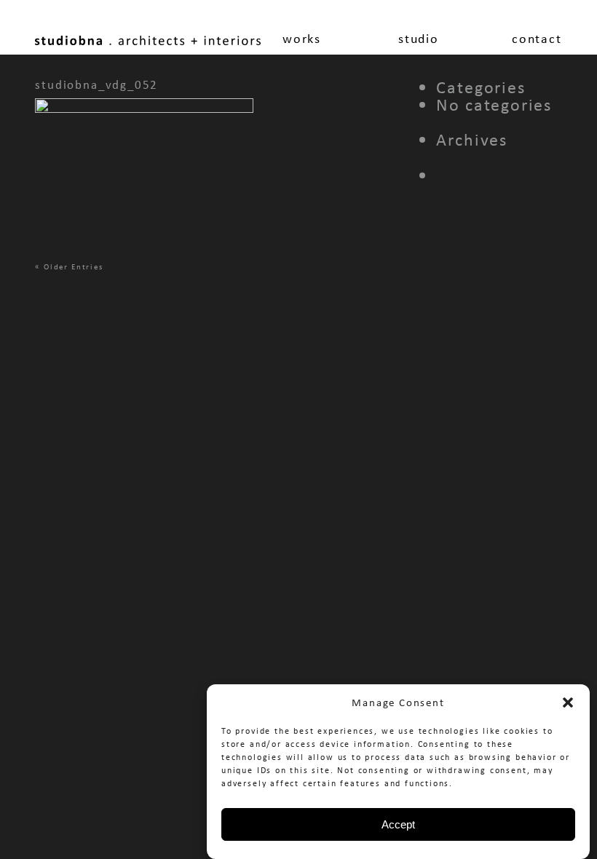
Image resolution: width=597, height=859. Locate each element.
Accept (398, 824)
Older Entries (73, 266)
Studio (418, 38)
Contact (537, 38)
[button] (568, 702)
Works (301, 38)
